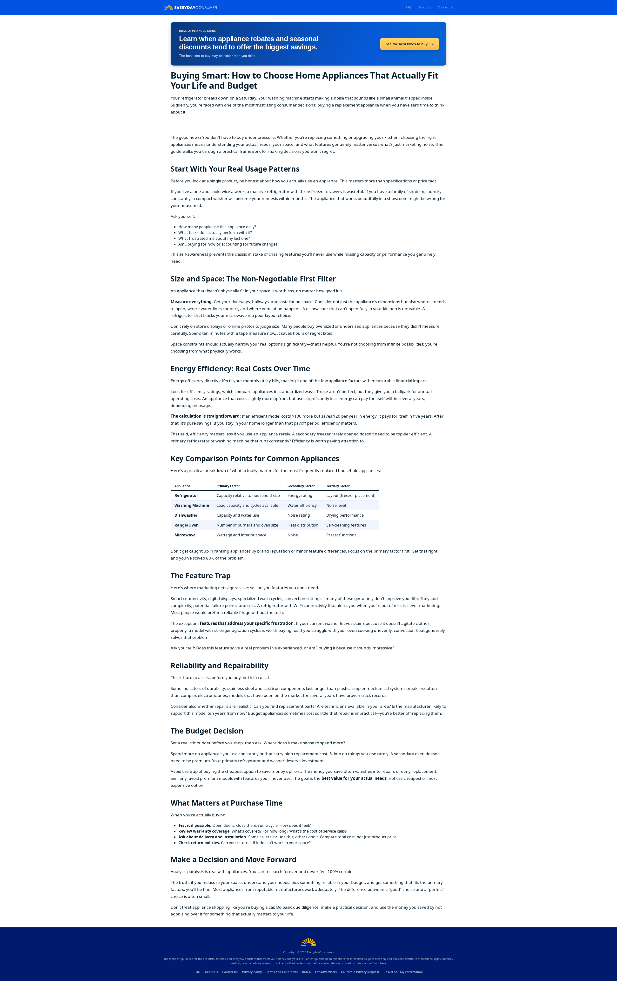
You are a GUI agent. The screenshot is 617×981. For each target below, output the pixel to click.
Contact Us (445, 7)
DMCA (306, 972)
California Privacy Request (360, 972)
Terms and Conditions (282, 972)
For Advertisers (326, 972)
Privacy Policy (252, 972)
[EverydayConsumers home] (190, 7)
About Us (424, 7)
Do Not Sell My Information (403, 972)
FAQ (409, 7)
